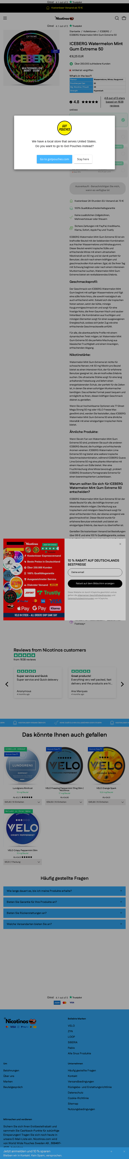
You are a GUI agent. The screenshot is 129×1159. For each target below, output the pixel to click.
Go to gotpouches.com (54, 159)
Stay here (83, 159)
